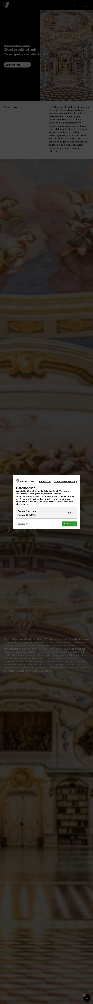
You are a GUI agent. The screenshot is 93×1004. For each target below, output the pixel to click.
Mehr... (70, 513)
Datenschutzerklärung (65, 481)
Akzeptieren (68, 524)
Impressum (45, 481)
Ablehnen (21, 524)
